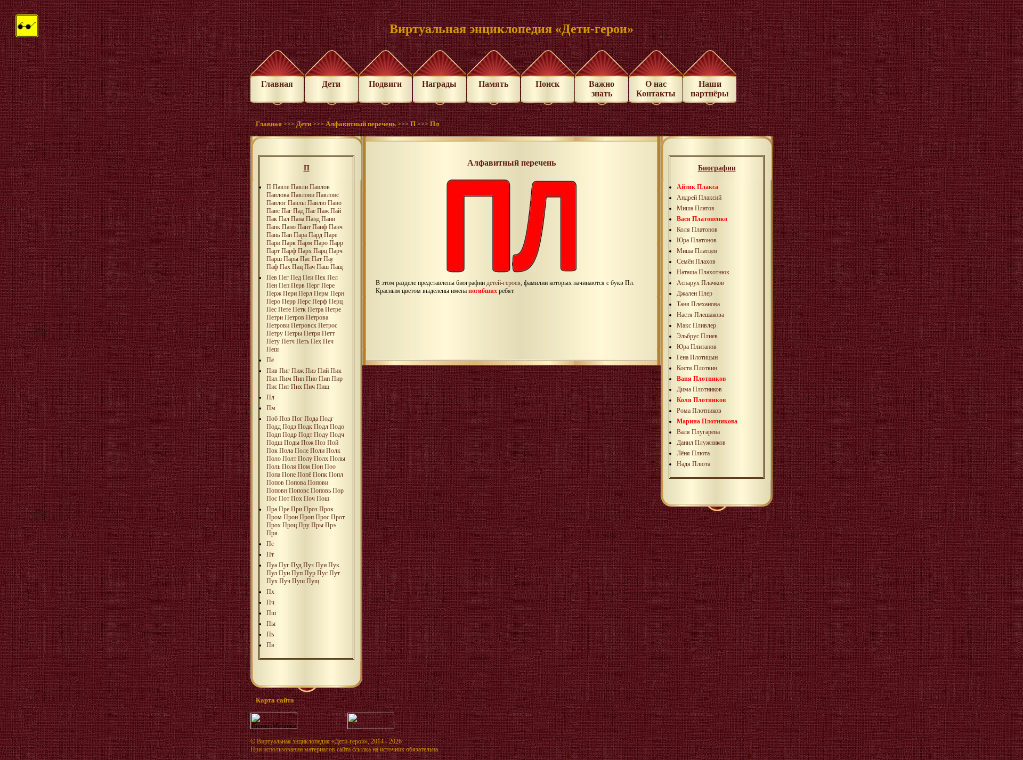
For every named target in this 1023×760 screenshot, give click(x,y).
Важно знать (601, 88)
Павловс (327, 195)
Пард (315, 235)
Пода (311, 418)
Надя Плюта (693, 464)
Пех (316, 341)
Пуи (321, 565)
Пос (271, 498)
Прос (322, 517)
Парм (304, 243)
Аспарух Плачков (700, 283)
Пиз (310, 370)
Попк (320, 474)
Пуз (308, 565)
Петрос (327, 325)
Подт (305, 434)
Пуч (284, 581)
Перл (305, 293)
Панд (313, 219)
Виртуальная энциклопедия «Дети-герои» (312, 741)
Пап (286, 235)
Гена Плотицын (697, 357)
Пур (309, 573)
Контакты (656, 93)
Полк (333, 450)
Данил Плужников (701, 442)
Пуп (297, 573)
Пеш (272, 349)
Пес (271, 309)
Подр (289, 434)
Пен (271, 285)
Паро (321, 243)
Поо (330, 466)
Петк (299, 309)
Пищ (322, 386)
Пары (290, 259)
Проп (306, 517)
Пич (309, 386)
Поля (289, 466)
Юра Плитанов (697, 346)
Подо (337, 426)
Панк (273, 227)
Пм (270, 408)
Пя (270, 645)
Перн (337, 293)
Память (493, 83)
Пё (270, 360)
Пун (284, 573)
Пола (286, 450)
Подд (273, 426)
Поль (273, 466)
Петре (333, 309)
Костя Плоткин (697, 368)
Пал (284, 219)
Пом (304, 466)
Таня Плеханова (698, 304)
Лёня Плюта (693, 453)
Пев (271, 277)
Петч (288, 341)
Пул (271, 573)
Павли (299, 187)
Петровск (303, 325)
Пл (434, 124)
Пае (310, 211)
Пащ (336, 267)
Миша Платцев (697, 251)
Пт (270, 554)
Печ (328, 341)
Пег (284, 277)
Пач (309, 267)
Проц (289, 525)
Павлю (316, 203)
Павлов (320, 187)
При (296, 509)
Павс (273, 211)
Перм (321, 293)
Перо (273, 301)
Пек (320, 277)
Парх (305, 251)
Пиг (284, 370)
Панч (336, 227)
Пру (304, 525)
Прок (326, 509)
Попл (336, 474)
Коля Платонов (697, 229)
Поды (291, 442)
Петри (274, 317)
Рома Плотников (699, 410)
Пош (322, 498)
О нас (656, 83)
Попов (275, 482)
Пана (297, 219)
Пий (323, 370)
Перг (313, 285)
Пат (317, 259)
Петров (294, 317)
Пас (305, 259)
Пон (317, 466)
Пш (271, 613)
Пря (272, 533)
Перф (319, 301)
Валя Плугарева (698, 432)
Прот (338, 517)
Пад (298, 211)
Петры (293, 333)
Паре (330, 235)
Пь (270, 634)
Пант (304, 227)
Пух (272, 581)
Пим (285, 378)
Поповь (321, 490)
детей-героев (503, 283)
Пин (298, 378)
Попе (289, 474)
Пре (284, 509)
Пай (335, 211)
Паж (323, 211)
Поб (272, 418)
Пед (295, 277)
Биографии (717, 168)
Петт (328, 333)
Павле (281, 187)
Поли (317, 450)
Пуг (284, 565)
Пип (324, 378)
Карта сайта (275, 700)
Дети (331, 83)
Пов (284, 418)
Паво (335, 203)
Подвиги (385, 83)
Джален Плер (694, 293)
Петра (315, 309)
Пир (337, 378)
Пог (297, 418)
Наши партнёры (710, 88)
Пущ (312, 581)
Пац (297, 267)
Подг (327, 418)
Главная (277, 83)
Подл (321, 426)
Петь (302, 341)
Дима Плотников (699, 389)
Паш (322, 267)
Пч (270, 602)
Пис (271, 386)
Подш (274, 442)
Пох (296, 498)
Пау (328, 259)
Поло (273, 458)
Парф (288, 251)
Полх (321, 458)
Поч (309, 498)
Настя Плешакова (700, 314)
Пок (272, 450)
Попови (317, 482)
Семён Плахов (696, 261)
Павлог (276, 203)
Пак (271, 219)
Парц (320, 251)
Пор (338, 490)
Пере (328, 285)
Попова (296, 482)
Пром (274, 517)
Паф (272, 267)
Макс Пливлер (696, 325)
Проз (311, 509)
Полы (337, 458)
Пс (270, 543)
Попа (273, 474)
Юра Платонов (697, 240)
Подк (305, 426)
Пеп (284, 285)
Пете (284, 309)
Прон (290, 517)
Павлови (302, 195)
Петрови (277, 325)
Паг (286, 211)
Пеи (308, 277)
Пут (334, 573)
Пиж (297, 370)
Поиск (547, 83)
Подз (289, 426)
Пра (271, 509)
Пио (311, 378)
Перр (289, 301)
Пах (285, 267)
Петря (312, 333)
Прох (273, 525)
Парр (336, 243)
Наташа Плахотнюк (703, 272)
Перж (273, 293)
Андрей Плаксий (699, 197)
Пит (284, 386)
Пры (317, 525)
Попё (304, 474)
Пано (289, 227)
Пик (336, 370)
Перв (298, 285)
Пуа (271, 565)
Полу (305, 458)
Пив (272, 370)
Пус (322, 573)
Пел (332, 277)
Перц (336, 301)
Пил (272, 378)
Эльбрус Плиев (697, 336)
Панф (319, 227)
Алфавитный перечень (361, 124)
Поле (301, 450)
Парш (274, 259)
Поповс (299, 490)
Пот (284, 498)
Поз (320, 442)
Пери (290, 293)
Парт (273, 251)
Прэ (330, 525)
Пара (300, 235)
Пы (270, 623)
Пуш (298, 581)
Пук (333, 565)
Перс (304, 301)
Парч (336, 251)
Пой (332, 442)
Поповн (276, 490)
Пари (273, 243)
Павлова (277, 195)
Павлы (297, 203)
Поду (321, 434)
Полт (289, 458)
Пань (273, 235)
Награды (439, 83)
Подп (273, 434)
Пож (307, 442)
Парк (289, 243)
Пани (328, 219)
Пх (270, 591)
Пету (273, 341)
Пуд (296, 565)
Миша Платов (696, 208)
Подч (337, 434)
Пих (296, 386)
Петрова (317, 317)
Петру (274, 333)
